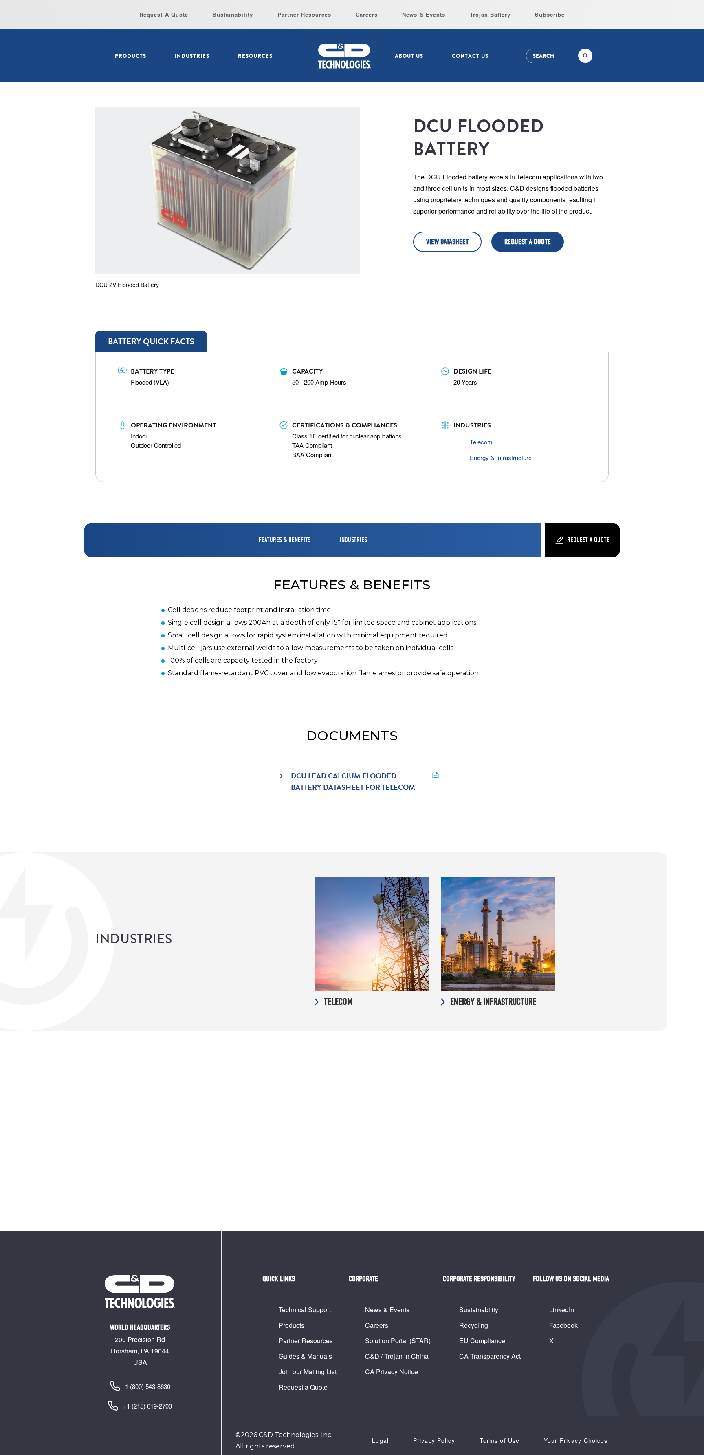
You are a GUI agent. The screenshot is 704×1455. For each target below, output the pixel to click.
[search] (585, 56)
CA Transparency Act (490, 1356)
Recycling (473, 1325)
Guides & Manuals (305, 1356)
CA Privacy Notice (391, 1371)
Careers (367, 14)
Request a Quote (527, 241)
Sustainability (233, 14)
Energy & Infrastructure (501, 457)
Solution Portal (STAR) (398, 1340)
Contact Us (470, 56)
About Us (409, 56)
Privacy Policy (434, 1440)
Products (130, 56)
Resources (255, 56)
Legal (380, 1440)
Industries (192, 56)
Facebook (563, 1325)
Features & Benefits (284, 540)
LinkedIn (561, 1309)
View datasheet (447, 241)
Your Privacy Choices (575, 1440)
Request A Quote (163, 14)
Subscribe (549, 14)
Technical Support (305, 1309)
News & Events (423, 14)
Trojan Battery (490, 14)
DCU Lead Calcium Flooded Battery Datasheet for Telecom (353, 781)
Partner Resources (304, 14)
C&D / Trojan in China (397, 1356)
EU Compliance (482, 1340)
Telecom (481, 442)
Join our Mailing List (308, 1371)
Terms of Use (499, 1440)
